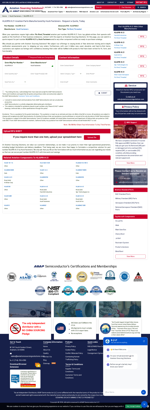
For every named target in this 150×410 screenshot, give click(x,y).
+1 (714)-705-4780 (19, 360)
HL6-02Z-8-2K (45, 163)
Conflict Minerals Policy (74, 353)
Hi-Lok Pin (119, 221)
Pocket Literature (122, 247)
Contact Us (111, 2)
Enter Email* (64, 79)
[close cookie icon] (148, 406)
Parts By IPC (125, 12)
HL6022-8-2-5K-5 (82, 163)
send (143, 392)
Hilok (117, 225)
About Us (100, 2)
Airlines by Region (139, 12)
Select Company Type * (69, 71)
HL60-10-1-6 (8, 163)
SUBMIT (104, 93)
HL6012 (6, 205)
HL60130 (7, 186)
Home (44, 12)
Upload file (92, 137)
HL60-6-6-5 (8, 177)
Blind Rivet (119, 251)
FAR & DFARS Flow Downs (97, 346)
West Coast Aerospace (121, 75)
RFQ (142, 36)
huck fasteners (22, 29)
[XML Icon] (54, 363)
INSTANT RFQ (141, 2)
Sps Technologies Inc (121, 65)
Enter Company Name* (94, 63)
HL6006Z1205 (80, 205)
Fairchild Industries (120, 35)
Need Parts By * (10, 79)
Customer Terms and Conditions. (29, 96)
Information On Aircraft (110, 12)
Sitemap (46, 363)
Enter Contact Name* (68, 63)
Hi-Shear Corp (118, 45)
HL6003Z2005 (9, 170)
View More (131, 163)
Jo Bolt (118, 238)
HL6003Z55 (80, 177)
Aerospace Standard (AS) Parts (127, 203)
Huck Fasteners (15, 16)
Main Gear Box (120, 230)
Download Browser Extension (18, 365)
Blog (122, 2)
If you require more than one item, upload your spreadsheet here (47, 136)
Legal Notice (92, 350)
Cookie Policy (70, 350)
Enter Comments (92, 79)
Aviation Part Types (55, 12)
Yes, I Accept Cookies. (134, 406)
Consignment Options (96, 353)
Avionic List (94, 12)
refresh (144, 341)
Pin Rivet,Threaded (74, 29)
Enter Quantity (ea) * (12, 71)
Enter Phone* (91, 71)
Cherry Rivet (120, 234)
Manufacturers (71, 12)
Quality (46, 353)
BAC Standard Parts (123, 194)
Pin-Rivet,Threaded (120, 48)
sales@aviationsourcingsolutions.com (130, 99)
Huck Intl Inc (118, 55)
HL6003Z (43, 205)
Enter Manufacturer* (39, 63)
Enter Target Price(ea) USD (40, 71)
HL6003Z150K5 (81, 170)
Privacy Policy (70, 346)
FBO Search (83, 12)
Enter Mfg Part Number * (14, 63)
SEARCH (142, 7)
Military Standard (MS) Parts (126, 198)
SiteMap (130, 2)
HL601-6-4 (43, 170)
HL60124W (8, 196)
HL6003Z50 (44, 177)
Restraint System (122, 243)
